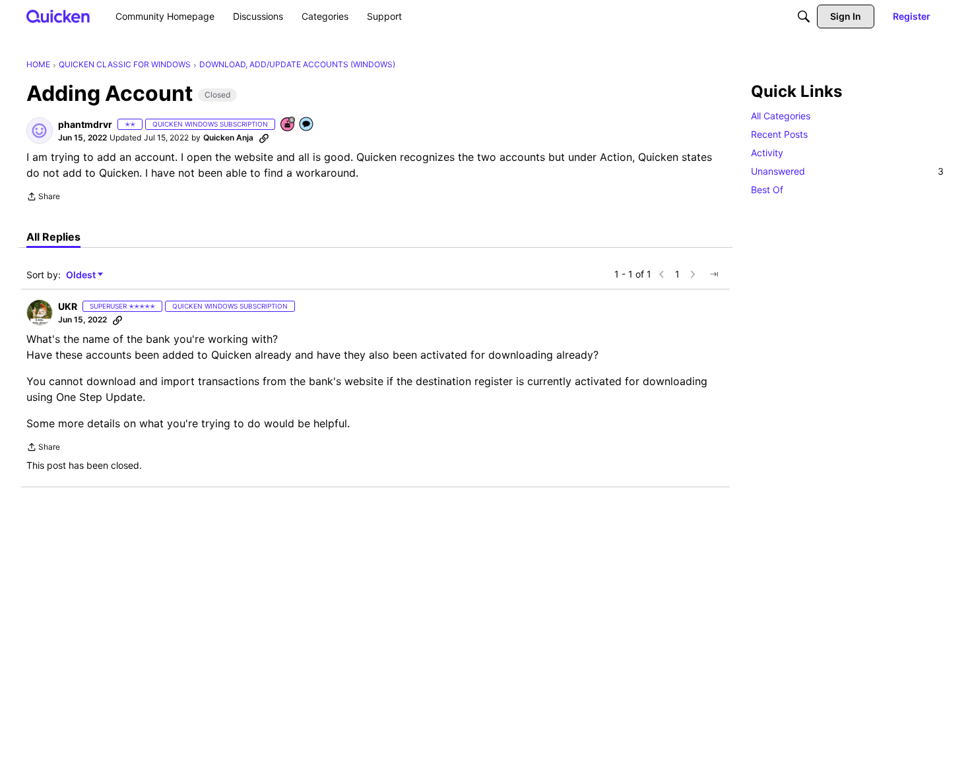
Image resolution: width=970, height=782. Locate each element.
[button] (39, 130)
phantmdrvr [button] (85, 124)
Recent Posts (779, 134)
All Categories (780, 115)
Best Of (767, 189)
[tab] (53, 237)
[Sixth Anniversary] (288, 125)
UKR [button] (67, 306)
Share (43, 197)
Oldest (82, 275)
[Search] (804, 16)
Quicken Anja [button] (228, 137)
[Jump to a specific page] (714, 274)
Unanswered (847, 171)
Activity (767, 152)
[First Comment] (307, 125)
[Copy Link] (264, 138)
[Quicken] (58, 16)
